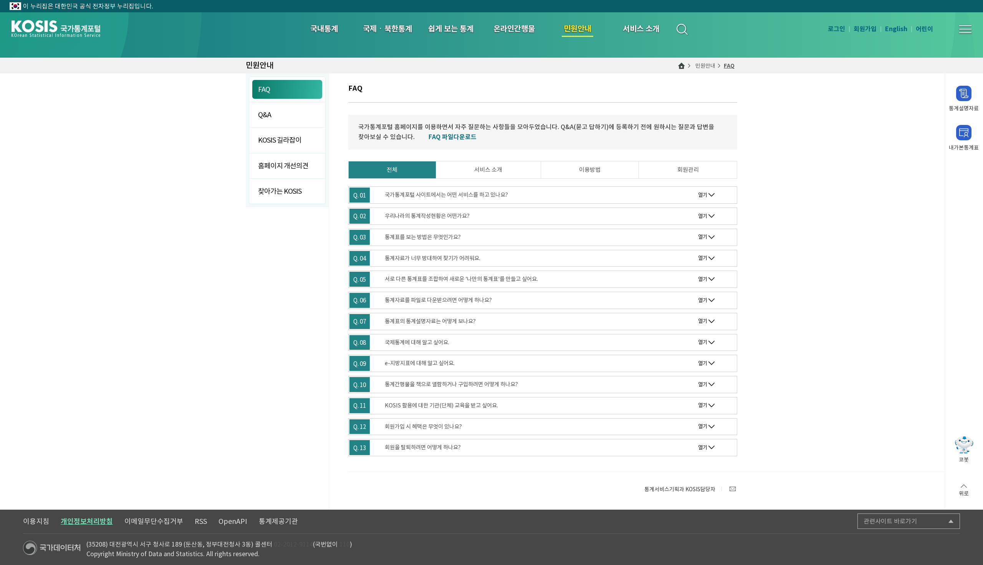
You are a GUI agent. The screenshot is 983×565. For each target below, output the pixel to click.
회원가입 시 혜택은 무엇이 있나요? (423, 426)
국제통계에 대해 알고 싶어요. (417, 342)
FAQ (729, 65)
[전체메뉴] (965, 29)
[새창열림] (732, 489)
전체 (392, 169)
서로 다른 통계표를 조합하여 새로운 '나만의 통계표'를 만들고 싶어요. (461, 279)
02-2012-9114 (293, 544)
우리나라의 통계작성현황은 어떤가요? (427, 216)
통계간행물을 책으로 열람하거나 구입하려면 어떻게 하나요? (451, 384)
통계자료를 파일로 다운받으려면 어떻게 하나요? (438, 300)
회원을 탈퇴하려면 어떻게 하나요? (423, 447)
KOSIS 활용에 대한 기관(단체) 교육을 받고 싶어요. (441, 405)
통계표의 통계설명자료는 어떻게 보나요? (430, 321)
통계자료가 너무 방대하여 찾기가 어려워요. (432, 258)
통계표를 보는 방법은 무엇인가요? (423, 237)
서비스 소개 (488, 169)
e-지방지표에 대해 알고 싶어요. (420, 363)
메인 (681, 65)
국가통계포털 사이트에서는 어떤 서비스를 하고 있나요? (446, 194)
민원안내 (705, 65)
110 (344, 544)
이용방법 (590, 169)
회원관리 (688, 169)
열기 (702, 195)
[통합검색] (682, 29)
